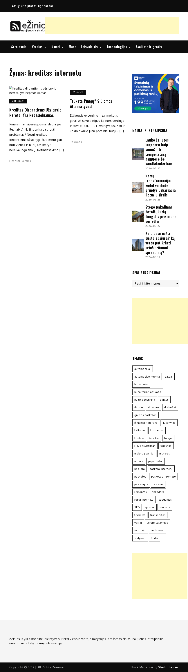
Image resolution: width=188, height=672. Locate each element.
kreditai (139, 438)
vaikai (138, 522)
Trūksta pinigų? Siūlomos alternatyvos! (91, 103)
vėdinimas (157, 530)
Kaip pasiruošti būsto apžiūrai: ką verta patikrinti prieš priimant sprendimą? (160, 243)
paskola (139, 468)
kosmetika (157, 430)
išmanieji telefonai (146, 422)
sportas (150, 507)
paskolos (140, 476)
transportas (158, 515)
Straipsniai (19, 46)
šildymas (140, 538)
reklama (158, 484)
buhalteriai (141, 384)
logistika (166, 445)
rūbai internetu (144, 499)
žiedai (154, 538)
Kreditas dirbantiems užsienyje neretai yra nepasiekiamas (35, 112)
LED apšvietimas (145, 445)
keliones (139, 430)
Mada (72, 46)
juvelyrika (169, 422)
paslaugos (141, 484)
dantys (164, 399)
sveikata (165, 507)
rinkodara (158, 491)
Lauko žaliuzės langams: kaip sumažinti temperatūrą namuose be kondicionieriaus (159, 151)
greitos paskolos (145, 415)
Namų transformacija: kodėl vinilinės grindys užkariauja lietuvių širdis (160, 185)
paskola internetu (161, 468)
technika (139, 515)
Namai (55, 46)
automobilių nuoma (147, 376)
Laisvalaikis (89, 46)
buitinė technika (144, 399)
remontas (140, 491)
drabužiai (170, 407)
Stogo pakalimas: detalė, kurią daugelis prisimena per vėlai (161, 214)
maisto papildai (144, 453)
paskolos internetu (163, 476)
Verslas (37, 46)
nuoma (138, 461)
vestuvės (140, 530)
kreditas (154, 438)
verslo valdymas (157, 522)
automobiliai (142, 368)
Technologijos (117, 46)
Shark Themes (168, 667)
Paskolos (76, 141)
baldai (169, 376)
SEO (137, 507)
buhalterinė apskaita (147, 391)
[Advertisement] (112, 25)
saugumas (165, 499)
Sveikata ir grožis (149, 46)
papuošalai (155, 461)
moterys (164, 453)
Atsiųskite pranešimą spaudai (32, 6)
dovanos (153, 407)
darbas (138, 407)
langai (168, 438)
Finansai (14, 160)
